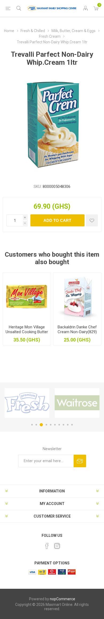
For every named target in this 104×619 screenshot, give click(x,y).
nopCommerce (62, 599)
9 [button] (68, 425)
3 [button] (41, 424)
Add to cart (57, 220)
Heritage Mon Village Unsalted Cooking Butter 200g (27, 332)
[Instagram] (57, 546)
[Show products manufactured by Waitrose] (77, 403)
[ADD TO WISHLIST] (92, 220)
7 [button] (59, 425)
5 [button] (50, 425)
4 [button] (46, 425)
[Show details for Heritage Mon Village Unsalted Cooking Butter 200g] (27, 297)
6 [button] (55, 425)
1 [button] (32, 425)
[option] (27, 403)
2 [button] (36, 425)
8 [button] (63, 425)
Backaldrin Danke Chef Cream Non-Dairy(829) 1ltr (77, 332)
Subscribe (80, 461)
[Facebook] (47, 546)
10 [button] (72, 425)
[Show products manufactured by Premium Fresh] (27, 403)
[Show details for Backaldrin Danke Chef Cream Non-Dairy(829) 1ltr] (77, 297)
